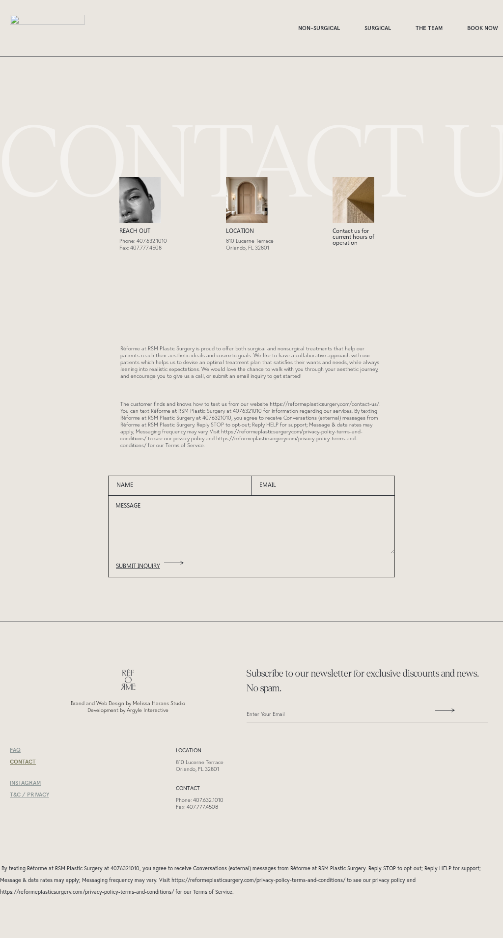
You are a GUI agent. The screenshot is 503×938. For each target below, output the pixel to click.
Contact (23, 761)
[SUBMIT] (441, 714)
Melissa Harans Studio (159, 703)
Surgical (377, 27)
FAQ (15, 749)
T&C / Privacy (29, 794)
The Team (429, 27)
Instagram (25, 782)
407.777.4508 (146, 247)
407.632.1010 (152, 240)
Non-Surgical (319, 27)
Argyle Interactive (147, 710)
